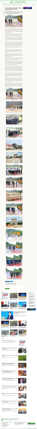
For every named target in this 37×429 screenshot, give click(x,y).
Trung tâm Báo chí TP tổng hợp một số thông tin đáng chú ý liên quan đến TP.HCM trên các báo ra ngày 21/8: (10, 357)
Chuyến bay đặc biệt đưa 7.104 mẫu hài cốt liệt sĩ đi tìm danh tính (13, 335)
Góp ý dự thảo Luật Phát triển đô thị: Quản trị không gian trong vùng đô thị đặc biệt (14, 308)
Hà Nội (13, 283)
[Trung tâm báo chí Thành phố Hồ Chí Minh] (2, 419)
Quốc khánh (15, 283)
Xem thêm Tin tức (4, 292)
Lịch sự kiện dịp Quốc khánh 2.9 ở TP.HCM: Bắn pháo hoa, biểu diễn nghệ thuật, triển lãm (9, 371)
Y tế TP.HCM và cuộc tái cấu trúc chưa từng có (4, 299)
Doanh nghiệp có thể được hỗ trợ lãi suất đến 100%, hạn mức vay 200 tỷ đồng (9, 401)
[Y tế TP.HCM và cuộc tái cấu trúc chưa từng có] (5, 295)
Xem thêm (14, 415)
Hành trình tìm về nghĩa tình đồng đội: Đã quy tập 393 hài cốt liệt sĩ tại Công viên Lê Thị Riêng (9, 363)
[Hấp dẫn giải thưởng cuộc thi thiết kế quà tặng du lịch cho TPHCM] (22, 332)
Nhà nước (11, 283)
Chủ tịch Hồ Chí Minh (7, 283)
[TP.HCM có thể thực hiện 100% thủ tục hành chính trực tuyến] (22, 396)
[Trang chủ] (1, 5)
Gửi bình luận (7, 288)
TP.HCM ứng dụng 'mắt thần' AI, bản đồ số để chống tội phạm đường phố (9, 348)
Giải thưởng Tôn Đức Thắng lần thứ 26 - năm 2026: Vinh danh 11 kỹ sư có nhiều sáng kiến (9, 409)
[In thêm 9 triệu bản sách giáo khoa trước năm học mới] (22, 388)
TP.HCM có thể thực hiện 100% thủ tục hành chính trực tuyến (9, 394)
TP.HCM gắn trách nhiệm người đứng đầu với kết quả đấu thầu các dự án (13, 299)
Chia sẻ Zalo (12, 281)
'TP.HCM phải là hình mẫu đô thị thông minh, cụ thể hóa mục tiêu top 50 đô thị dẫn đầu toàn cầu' (10, 379)
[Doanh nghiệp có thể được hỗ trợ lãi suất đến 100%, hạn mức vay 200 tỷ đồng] (22, 403)
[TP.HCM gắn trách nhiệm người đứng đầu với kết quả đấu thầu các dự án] (14, 295)
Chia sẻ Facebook (7, 281)
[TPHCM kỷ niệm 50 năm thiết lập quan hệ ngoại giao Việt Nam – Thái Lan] (22, 295)
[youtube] (3, 2)
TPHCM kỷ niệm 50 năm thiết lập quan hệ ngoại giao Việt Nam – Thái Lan (22, 299)
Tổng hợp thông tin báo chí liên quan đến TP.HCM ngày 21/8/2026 (9, 356)
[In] (14, 281)
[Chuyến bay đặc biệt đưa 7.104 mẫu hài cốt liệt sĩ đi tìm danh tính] (14, 332)
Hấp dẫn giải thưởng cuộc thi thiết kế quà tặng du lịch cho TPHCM (22, 335)
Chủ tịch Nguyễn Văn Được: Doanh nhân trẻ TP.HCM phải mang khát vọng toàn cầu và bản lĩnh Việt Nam (22, 308)
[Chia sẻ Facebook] (3, 12)
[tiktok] (2, 2)
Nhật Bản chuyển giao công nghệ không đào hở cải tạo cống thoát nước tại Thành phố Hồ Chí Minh (4, 308)
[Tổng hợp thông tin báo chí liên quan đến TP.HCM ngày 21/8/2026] (22, 358)
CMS (31, 428)
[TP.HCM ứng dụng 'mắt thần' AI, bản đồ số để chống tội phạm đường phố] (22, 350)
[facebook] (1, 2)
